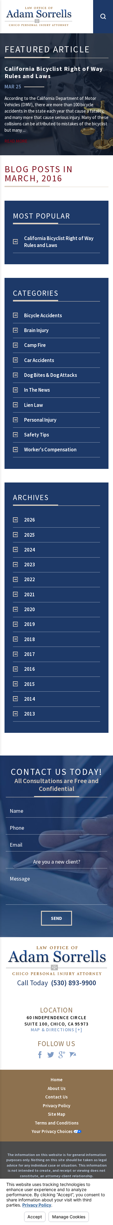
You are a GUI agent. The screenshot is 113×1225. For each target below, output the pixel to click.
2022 (29, 579)
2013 (29, 714)
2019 (29, 624)
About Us (57, 1088)
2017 (29, 654)
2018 (29, 639)
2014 (29, 699)
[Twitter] (51, 1055)
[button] (103, 16)
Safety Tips (36, 435)
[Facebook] (40, 1055)
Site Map (56, 1114)
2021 (29, 594)
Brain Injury (36, 330)
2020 (29, 609)
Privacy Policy (56, 1105)
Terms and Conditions (57, 1123)
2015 (29, 684)
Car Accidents (39, 360)
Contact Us (56, 1097)
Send (56, 918)
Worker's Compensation (50, 449)
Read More (16, 141)
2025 (29, 535)
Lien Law (33, 405)
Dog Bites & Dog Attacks (50, 375)
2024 (29, 550)
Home (56, 1079)
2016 (29, 669)
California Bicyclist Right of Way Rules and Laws (58, 242)
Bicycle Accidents (43, 315)
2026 (29, 520)
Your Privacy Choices (53, 1131)
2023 (29, 564)
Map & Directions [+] (56, 1029)
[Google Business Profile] (62, 1055)
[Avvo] (73, 1055)
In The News (37, 390)
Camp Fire (35, 345)
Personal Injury (40, 420)
